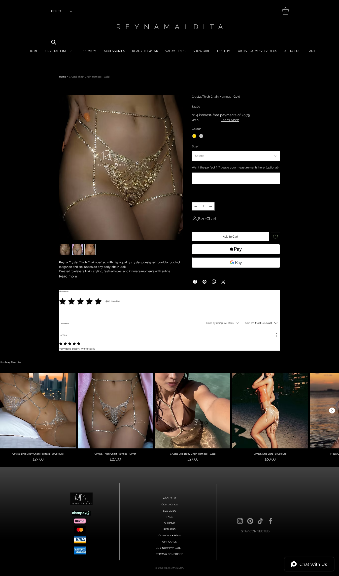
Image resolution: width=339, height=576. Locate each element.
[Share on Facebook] (195, 282)
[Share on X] (223, 282)
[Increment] (211, 206)
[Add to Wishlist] (275, 236)
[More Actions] (277, 335)
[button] (61, 11)
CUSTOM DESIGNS (170, 535)
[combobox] (236, 156)
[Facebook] (270, 521)
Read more (68, 276)
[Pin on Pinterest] (204, 282)
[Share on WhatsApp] (214, 282)
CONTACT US (170, 504)
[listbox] (61, 11)
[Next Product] (332, 410)
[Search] (54, 42)
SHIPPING (169, 523)
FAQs (169, 517)
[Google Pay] (236, 262)
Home (62, 76)
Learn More (230, 120)
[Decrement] (195, 206)
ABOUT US (169, 498)
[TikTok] (260, 521)
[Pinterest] (250, 521)
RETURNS (169, 529)
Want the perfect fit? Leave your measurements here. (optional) (235, 167)
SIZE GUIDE (169, 510)
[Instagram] (240, 521)
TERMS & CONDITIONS (169, 554)
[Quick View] (38, 410)
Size (196, 146)
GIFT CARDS (169, 541)
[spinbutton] (203, 206)
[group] (169, 424)
